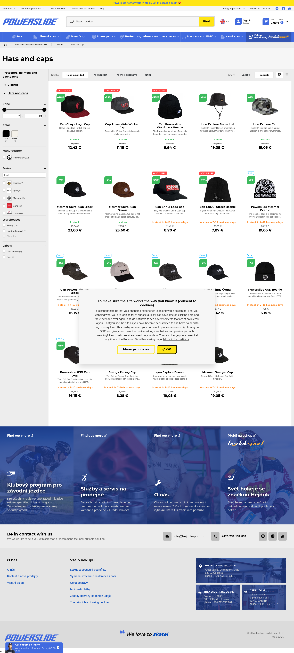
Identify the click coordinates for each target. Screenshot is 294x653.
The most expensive (126, 74)
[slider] (4, 109)
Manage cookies (136, 349)
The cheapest (99, 74)
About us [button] (7, 8)
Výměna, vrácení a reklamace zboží (93, 576)
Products (264, 75)
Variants (246, 74)
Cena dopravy (79, 582)
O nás (11, 569)
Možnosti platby (80, 589)
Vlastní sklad (15, 582)
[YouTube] (289, 9)
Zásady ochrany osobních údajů (90, 595)
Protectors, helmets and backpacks (31, 44)
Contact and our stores (82, 8)
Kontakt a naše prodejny (22, 576)
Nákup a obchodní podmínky (88, 569)
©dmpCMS (278, 637)
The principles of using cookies (90, 602)
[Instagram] (277, 9)
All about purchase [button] (31, 8)
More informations (176, 339)
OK (168, 349)
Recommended (75, 75)
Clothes (59, 44)
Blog (102, 8)
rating (148, 74)
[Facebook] (283, 9)
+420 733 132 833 (260, 8)
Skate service (57, 8)
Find (206, 21)
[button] (46, 37)
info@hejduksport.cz (234, 8)
